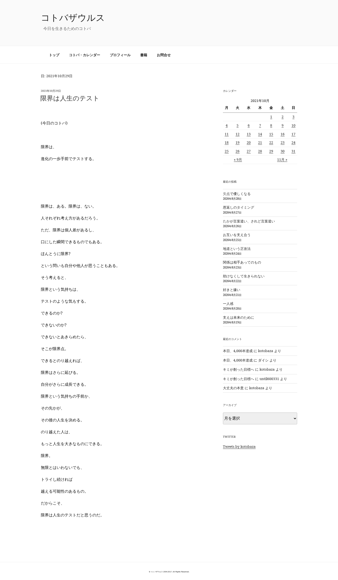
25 (227, 151)
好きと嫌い (231, 289)
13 (249, 134)
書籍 (143, 54)
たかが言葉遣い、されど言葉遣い (249, 221)
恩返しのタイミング (238, 207)
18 (227, 142)
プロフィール (120, 54)
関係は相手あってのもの (242, 262)
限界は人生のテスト (69, 98)
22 (271, 142)
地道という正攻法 (237, 248)
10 (293, 125)
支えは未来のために (238, 317)
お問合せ (164, 54)
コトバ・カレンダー (84, 54)
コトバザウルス (73, 17)
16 (283, 134)
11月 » (282, 159)
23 (283, 142)
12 (238, 134)
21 (260, 142)
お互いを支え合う (237, 234)
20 (249, 142)
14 (260, 134)
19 (238, 142)
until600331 (269, 378)
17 (293, 134)
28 (260, 151)
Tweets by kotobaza (239, 446)
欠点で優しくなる (237, 193)
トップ (54, 54)
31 (293, 151)
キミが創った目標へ (238, 369)
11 (227, 134)
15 (271, 134)
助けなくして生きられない (244, 276)
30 (283, 151)
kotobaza (265, 350)
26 (238, 151)
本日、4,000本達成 (238, 350)
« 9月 (238, 159)
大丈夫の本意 (233, 388)
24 (293, 142)
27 (249, 151)
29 (271, 151)
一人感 (228, 303)
